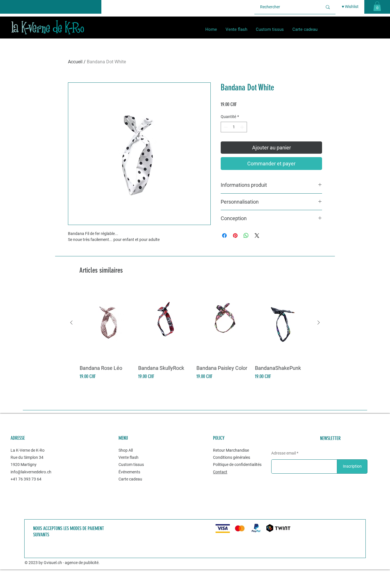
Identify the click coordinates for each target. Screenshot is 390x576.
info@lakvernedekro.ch (31, 472)
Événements (129, 472)
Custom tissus (131, 464)
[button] (377, 6)
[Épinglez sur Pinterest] (235, 235)
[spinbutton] (234, 127)
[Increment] (242, 127)
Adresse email (283, 453)
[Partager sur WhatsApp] (246, 235)
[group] (195, 333)
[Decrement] (225, 127)
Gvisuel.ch (53, 562)
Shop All (125, 450)
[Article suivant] (318, 322)
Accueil (75, 61)
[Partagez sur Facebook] (224, 235)
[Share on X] (257, 235)
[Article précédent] (71, 322)
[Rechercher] (327, 7)
